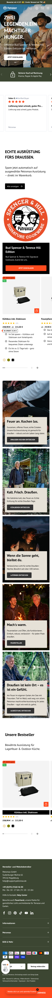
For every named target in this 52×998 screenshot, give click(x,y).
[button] (42, 8)
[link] (26, 127)
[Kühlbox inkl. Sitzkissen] (21, 295)
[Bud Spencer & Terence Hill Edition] (26, 219)
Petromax (11, 975)
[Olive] (8, 359)
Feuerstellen (16, 643)
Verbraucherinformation (10, 981)
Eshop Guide (34, 975)
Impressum (22, 981)
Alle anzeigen (13, 186)
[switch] (5, 970)
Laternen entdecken (19, 575)
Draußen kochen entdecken (22, 439)
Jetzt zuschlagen (15, 57)
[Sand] (4, 359)
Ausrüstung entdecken (20, 711)
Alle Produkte (31, 981)
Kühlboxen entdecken (20, 507)
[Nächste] (37, 367)
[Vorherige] (32, 367)
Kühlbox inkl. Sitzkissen (14, 318)
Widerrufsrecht (25, 979)
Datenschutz (35, 979)
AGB (4, 979)
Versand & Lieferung (12, 979)
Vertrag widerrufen (38, 966)
